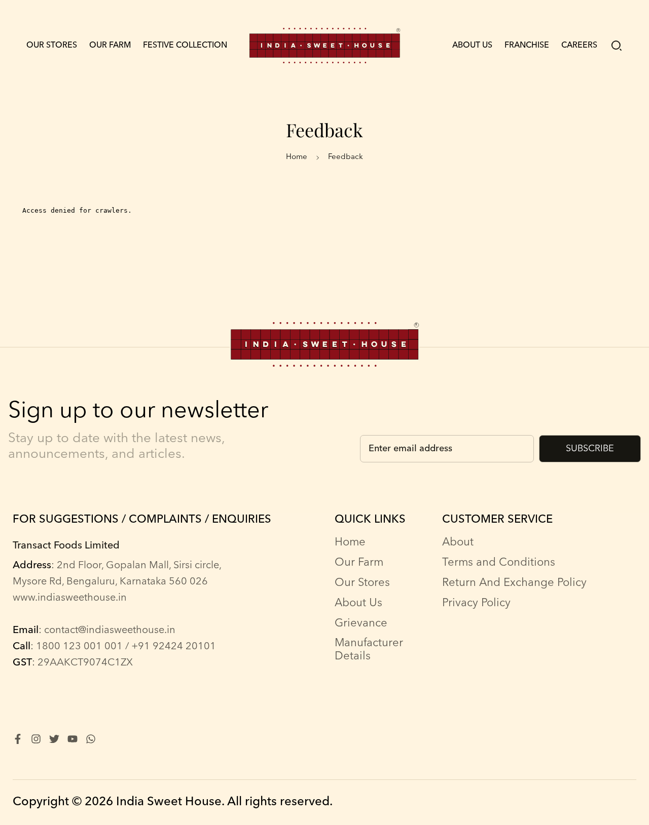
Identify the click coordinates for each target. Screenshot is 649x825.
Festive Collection (185, 46)
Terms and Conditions (498, 562)
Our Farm (110, 46)
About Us (472, 46)
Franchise (526, 46)
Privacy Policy (476, 603)
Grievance (361, 623)
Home (296, 157)
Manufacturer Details (369, 650)
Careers (579, 46)
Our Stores (51, 46)
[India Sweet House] (324, 45)
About (458, 542)
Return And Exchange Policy (514, 582)
